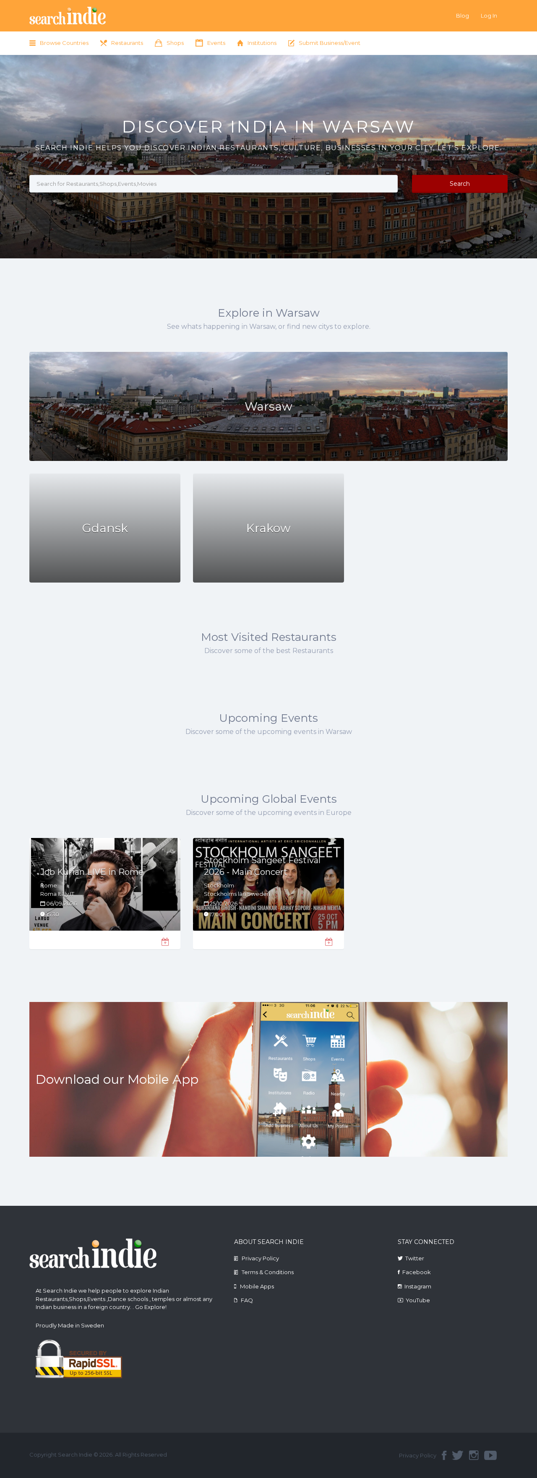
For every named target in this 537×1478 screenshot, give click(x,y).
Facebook (416, 1272)
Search (460, 183)
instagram (474, 1455)
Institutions (262, 42)
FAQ (247, 1300)
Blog (462, 15)
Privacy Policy (260, 1258)
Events (216, 42)
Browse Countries (64, 42)
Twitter (414, 1258)
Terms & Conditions (268, 1272)
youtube (490, 1455)
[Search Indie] (92, 16)
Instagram (417, 1286)
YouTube (418, 1300)
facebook (444, 1455)
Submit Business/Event (329, 42)
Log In (489, 15)
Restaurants (127, 42)
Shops (175, 42)
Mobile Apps (257, 1286)
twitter (458, 1455)
